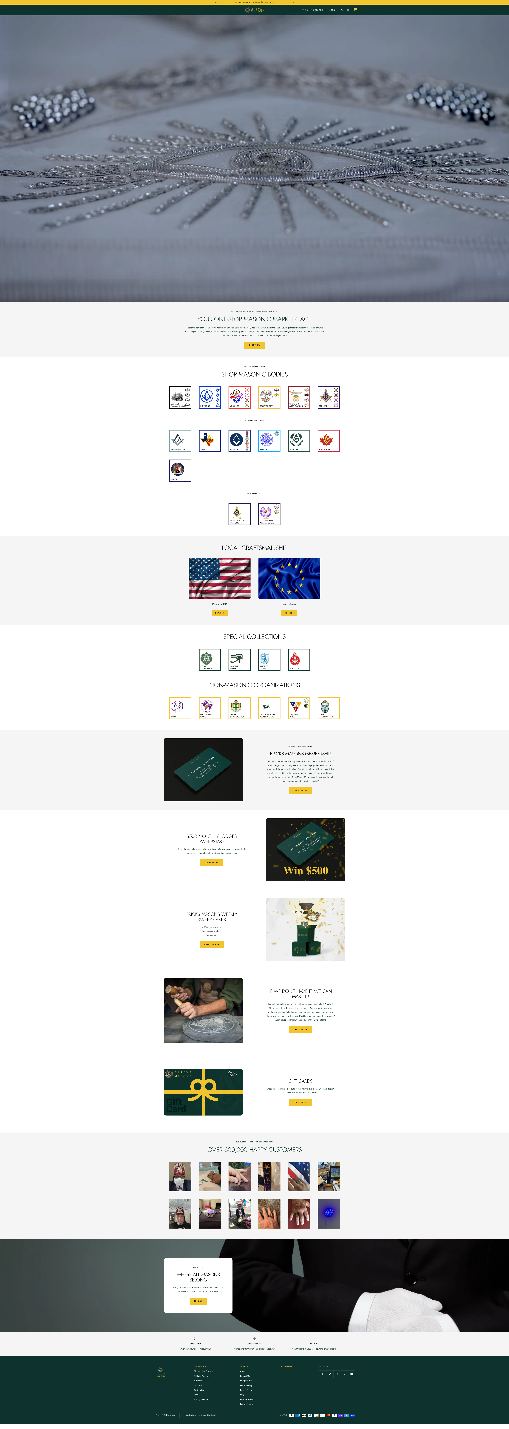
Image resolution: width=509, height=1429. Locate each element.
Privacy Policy (246, 1390)
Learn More (300, 791)
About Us (244, 1371)
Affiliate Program (201, 1376)
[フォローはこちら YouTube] (351, 1374)
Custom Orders (200, 1390)
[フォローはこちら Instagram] (337, 1374)
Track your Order (201, 1399)
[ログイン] (348, 10)
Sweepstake (199, 1381)
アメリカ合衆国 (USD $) (313, 10)
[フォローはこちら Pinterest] (344, 1374)
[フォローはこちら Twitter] (329, 1374)
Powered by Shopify (208, 1415)
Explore (219, 613)
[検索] (342, 10)
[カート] (353, 10)
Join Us (198, 1301)
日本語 (331, 10)
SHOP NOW (254, 345)
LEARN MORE (300, 1102)
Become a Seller (247, 1399)
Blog (196, 1395)
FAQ (242, 1395)
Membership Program (203, 1371)
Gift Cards (198, 1385)
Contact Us (245, 1376)
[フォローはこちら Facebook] (322, 1374)
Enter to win (211, 945)
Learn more (269, 2)
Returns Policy (246, 1385)
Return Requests (247, 1404)
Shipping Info (246, 1381)
